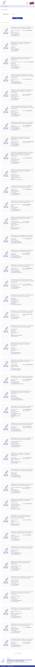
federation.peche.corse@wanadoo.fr (16, 335)
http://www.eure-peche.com (15, 446)
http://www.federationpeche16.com (16, 272)
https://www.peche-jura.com (15, 632)
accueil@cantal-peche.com (17, 256)
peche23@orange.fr (16, 382)
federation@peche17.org (17, 287)
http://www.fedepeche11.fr (15, 194)
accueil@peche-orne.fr (16, 34)
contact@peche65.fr (16, 98)
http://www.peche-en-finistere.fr (16, 476)
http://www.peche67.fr (14, 129)
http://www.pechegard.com (15, 492)
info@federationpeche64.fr (17, 82)
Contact (8, 658)
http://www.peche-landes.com (15, 646)
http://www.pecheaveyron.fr (15, 210)
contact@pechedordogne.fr (17, 398)
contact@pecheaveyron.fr (17, 209)
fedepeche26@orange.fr (17, 429)
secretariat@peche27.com (17, 445)
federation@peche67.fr (16, 128)
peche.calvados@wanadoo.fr (17, 241)
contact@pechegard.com (17, 491)
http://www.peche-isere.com (15, 617)
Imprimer (21, 653)
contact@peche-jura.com (17, 631)
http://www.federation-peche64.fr (16, 83)
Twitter (16, 653)
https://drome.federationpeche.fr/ (16, 430)
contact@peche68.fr (16, 144)
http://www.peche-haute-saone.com (16, 179)
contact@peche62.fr (16, 49)
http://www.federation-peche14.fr (16, 242)
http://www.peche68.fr (14, 145)
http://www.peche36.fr (14, 585)
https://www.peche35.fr (14, 570)
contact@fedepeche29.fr (17, 475)
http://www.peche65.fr (14, 99)
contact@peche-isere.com (17, 616)
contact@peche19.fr (16, 317)
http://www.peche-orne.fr (15, 35)
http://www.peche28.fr (14, 462)
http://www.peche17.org (14, 288)
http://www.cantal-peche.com (15, 257)
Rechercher (6, 14)
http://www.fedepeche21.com (15, 353)
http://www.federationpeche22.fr (16, 369)
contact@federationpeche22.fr (16, 368)
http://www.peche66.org (14, 115)
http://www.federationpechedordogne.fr (17, 399)
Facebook (14, 653)
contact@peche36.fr (16, 584)
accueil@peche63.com (16, 67)
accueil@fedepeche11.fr (17, 193)
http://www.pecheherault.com (15, 554)
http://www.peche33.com (15, 540)
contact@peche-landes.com (17, 645)
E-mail (19, 653)
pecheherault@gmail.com (17, 553)
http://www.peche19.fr (14, 318)
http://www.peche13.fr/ (14, 228)
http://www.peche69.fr (14, 163)
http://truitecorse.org (14, 336)
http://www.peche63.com (15, 68)
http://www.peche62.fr (14, 50)
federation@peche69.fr (16, 162)
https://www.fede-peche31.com (16, 508)
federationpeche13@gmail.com (16, 227)
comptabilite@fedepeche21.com (16, 352)
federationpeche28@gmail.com (16, 461)
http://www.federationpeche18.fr (16, 304)
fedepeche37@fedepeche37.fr (17, 600)
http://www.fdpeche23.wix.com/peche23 (17, 383)
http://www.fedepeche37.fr (15, 601)
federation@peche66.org (17, 114)
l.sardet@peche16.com (16, 271)
